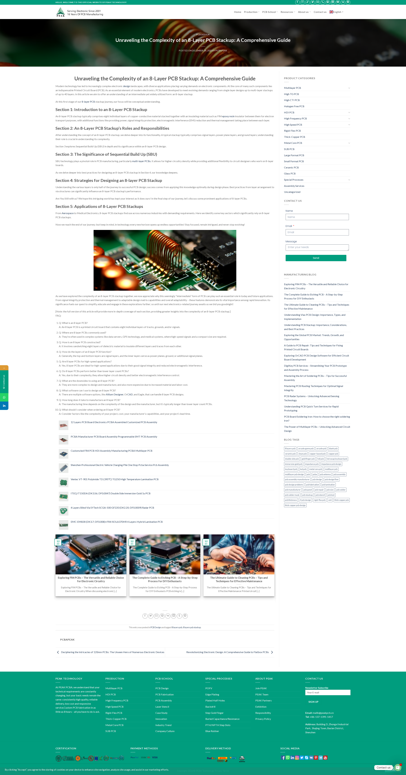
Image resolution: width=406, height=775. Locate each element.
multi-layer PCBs (141, 161)
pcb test (331, 495)
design (126, 86)
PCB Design (203, 34)
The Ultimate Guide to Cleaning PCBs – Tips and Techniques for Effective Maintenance (316, 306)
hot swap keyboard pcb (337, 459)
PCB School (269, 11)
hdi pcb (321, 459)
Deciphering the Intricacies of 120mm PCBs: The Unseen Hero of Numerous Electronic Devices (112, 652)
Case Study (161, 712)
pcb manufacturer (293, 489)
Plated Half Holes (215, 700)
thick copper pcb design (295, 505)
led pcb (303, 469)
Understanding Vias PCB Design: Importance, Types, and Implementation (314, 316)
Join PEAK (261, 688)
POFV (208, 688)
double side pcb (292, 459)
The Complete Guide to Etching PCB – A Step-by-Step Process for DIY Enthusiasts (313, 296)
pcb (308, 474)
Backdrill (210, 706)
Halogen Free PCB (294, 106)
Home (237, 11)
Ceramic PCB (291, 167)
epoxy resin (228, 116)
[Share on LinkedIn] (173, 616)
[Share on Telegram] (185, 616)
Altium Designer (114, 394)
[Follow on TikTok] (307, 2)
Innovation (161, 718)
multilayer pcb (331, 469)
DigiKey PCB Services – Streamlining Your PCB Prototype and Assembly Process (315, 367)
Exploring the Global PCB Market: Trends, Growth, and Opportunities (314, 337)
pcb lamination (328, 484)
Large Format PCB (294, 155)
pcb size (330, 489)
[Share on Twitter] (150, 616)
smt (330, 500)
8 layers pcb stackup (192, 627)
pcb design (317, 479)
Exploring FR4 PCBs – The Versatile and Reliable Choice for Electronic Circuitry (316, 286)
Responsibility (263, 712)
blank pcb (333, 448)
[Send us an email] (317, 2)
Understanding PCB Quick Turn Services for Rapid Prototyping (311, 408)
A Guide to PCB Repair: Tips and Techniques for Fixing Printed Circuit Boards (313, 347)
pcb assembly (340, 474)
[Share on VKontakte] (167, 616)
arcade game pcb (306, 448)
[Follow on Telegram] (348, 2)
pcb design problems (294, 484)
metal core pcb (315, 469)
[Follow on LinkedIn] (333, 2)
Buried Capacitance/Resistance (222, 718)
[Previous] (55, 568)
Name (289, 211)
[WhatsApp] (4, 397)
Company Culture (164, 730)
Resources (287, 11)
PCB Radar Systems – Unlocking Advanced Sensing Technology (311, 398)
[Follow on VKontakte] (343, 2)
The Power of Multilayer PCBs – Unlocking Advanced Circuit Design (317, 428)
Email (289, 226)
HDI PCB (289, 112)
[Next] (274, 568)
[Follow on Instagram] (302, 2)
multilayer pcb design (294, 474)
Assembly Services (294, 185)
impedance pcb (312, 464)
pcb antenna (325, 474)
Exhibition (260, 706)
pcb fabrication (312, 484)
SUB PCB (289, 148)
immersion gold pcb (293, 464)
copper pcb (333, 453)
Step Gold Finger (214, 712)
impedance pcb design (331, 464)
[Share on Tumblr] (179, 616)
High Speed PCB (293, 124)
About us (303, 11)
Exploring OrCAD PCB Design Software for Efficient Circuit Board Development (316, 357)
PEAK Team (261, 694)
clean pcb (302, 453)
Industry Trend (163, 724)
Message (291, 241)
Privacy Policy (263, 718)
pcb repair (319, 489)
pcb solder (341, 489)
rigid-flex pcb (319, 500)
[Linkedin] (4, 406)
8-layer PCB (88, 101)
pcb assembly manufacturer (297, 479)
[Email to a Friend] (156, 616)
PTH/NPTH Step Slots (217, 724)
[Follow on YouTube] (338, 2)
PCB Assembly (163, 700)
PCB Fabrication (164, 694)
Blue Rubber (212, 730)
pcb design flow (331, 479)
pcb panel (308, 489)
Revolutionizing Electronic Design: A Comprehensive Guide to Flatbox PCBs (227, 652)
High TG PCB (291, 93)
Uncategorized (292, 191)
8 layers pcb (177, 627)
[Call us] (322, 2)
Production (250, 11)
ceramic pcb (290, 453)
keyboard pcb (291, 469)
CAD (130, 394)
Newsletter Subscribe (316, 688)
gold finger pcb (308, 459)
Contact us (320, 11)
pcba (315, 474)
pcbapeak (221, 50)
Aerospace (68, 213)
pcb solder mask (292, 495)
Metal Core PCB (293, 142)
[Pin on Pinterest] (162, 616)
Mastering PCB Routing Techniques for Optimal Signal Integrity (313, 388)
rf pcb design (305, 500)
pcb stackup (307, 495)
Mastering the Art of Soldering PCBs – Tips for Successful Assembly (315, 377)
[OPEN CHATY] (397, 767)
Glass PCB (290, 173)
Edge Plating (212, 694)
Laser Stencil (162, 706)
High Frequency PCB (295, 118)
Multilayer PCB (292, 87)
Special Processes (293, 179)
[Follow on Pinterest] (327, 2)
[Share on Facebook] (145, 616)
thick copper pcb (341, 500)
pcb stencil (320, 495)
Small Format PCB (294, 161)
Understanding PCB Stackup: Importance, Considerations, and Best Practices (315, 326)
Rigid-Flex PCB (292, 130)
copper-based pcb (318, 453)
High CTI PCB (292, 99)
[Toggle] (349, 88)
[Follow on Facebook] (297, 2)
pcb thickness (291, 500)
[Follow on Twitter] (312, 2)
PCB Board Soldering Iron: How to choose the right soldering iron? (317, 418)
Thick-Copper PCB (294, 136)
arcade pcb (321, 448)
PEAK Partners (263, 700)
